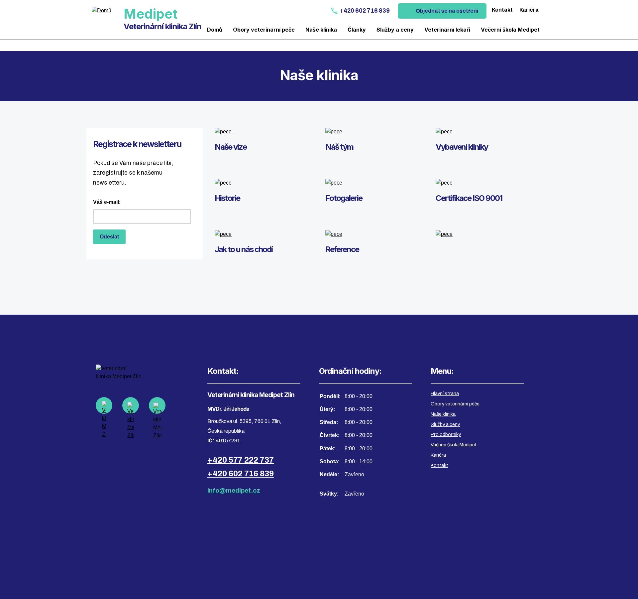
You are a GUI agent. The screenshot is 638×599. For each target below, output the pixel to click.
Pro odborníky (446, 434)
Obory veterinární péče (264, 29)
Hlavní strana (445, 393)
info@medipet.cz (233, 490)
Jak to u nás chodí (243, 249)
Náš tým (339, 147)
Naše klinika (321, 29)
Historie (227, 198)
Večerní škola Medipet (510, 29)
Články (357, 29)
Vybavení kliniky (462, 147)
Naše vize (231, 147)
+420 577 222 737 (240, 460)
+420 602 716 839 (365, 11)
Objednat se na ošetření (447, 11)
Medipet (150, 14)
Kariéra (529, 10)
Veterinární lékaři (447, 29)
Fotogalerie (343, 198)
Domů (214, 29)
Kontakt (502, 10)
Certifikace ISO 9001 (469, 198)
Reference (342, 249)
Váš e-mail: (107, 202)
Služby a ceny (395, 29)
